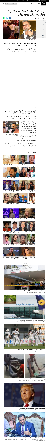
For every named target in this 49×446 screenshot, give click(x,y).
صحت (45, 33)
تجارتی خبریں (43, 27)
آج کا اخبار (15, 4)
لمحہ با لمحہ (43, 21)
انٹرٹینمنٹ (40, 18)
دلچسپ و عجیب (43, 35)
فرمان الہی (37, 1)
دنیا (27, 4)
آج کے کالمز (8, 4)
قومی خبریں (43, 23)
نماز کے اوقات (32, 1)
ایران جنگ (34, 4)
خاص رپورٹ (43, 37)
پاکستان (30, 4)
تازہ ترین (38, 4)
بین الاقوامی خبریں (42, 25)
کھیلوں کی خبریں (42, 29)
